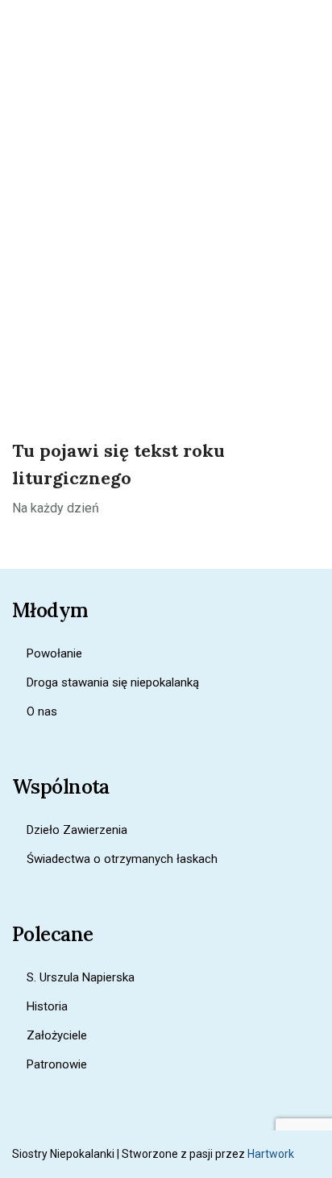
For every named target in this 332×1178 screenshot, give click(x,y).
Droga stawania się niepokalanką (113, 682)
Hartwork (270, 1153)
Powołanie (54, 653)
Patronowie (57, 1064)
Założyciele (57, 1035)
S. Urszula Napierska (81, 977)
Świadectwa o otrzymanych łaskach (122, 859)
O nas (42, 711)
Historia (47, 1006)
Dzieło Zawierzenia (77, 830)
